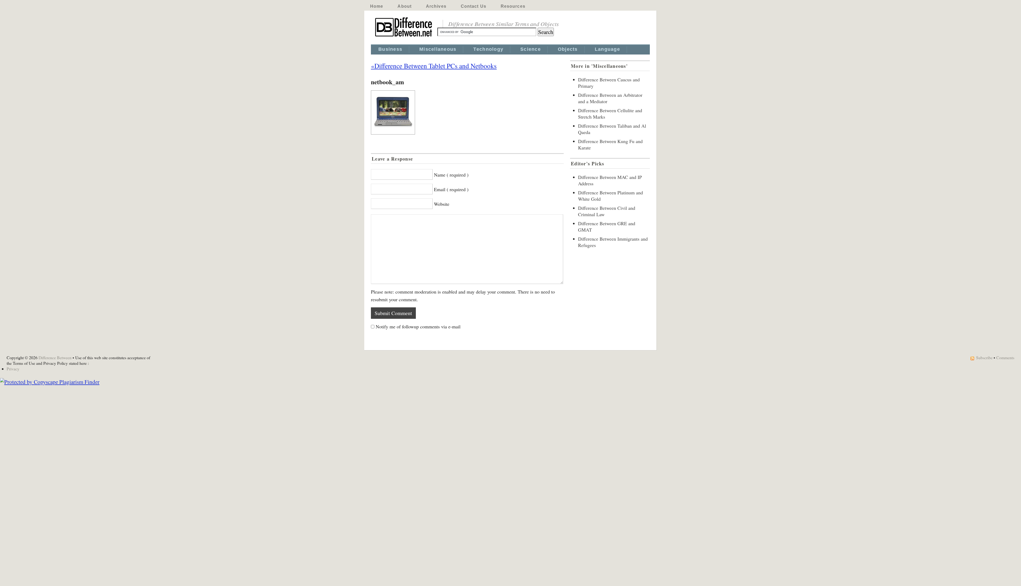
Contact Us (473, 6)
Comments (1005, 357)
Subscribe (984, 357)
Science (530, 49)
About (404, 6)
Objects (568, 49)
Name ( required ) (451, 174)
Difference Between (55, 357)
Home (376, 6)
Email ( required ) (451, 189)
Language (607, 49)
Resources (513, 6)
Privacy (13, 368)
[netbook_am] (467, 112)
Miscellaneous (437, 49)
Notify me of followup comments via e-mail (418, 326)
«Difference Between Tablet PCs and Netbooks (434, 65)
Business (390, 49)
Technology (488, 49)
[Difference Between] (404, 37)
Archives (436, 6)
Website (441, 204)
